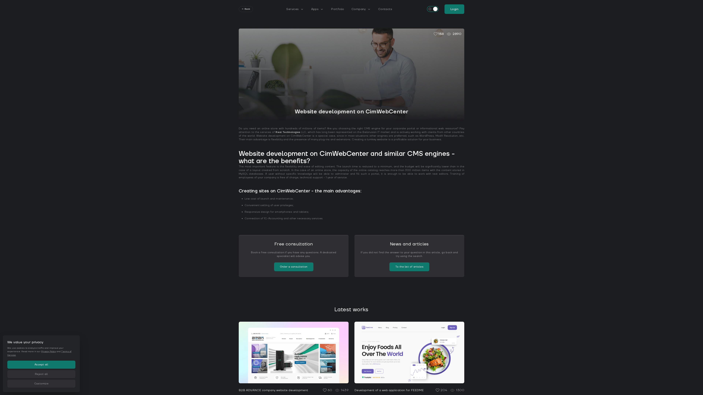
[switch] (433, 9)
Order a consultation (294, 266)
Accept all (41, 364)
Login (454, 9)
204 (443, 390)
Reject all (41, 374)
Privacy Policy (48, 351)
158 (441, 34)
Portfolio (337, 9)
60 (330, 390)
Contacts (385, 9)
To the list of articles (409, 266)
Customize (41, 383)
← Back (246, 9)
